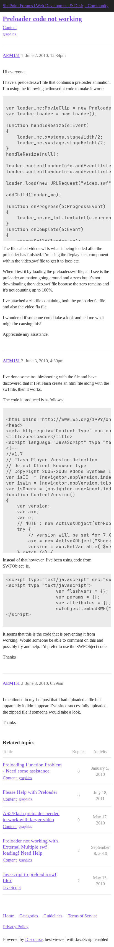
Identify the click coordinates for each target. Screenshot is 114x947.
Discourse (34, 939)
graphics (9, 34)
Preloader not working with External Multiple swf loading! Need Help (30, 847)
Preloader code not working (42, 18)
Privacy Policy (15, 926)
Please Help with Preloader (30, 792)
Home (8, 916)
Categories (28, 916)
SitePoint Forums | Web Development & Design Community (55, 5)
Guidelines (52, 916)
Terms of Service (82, 916)
